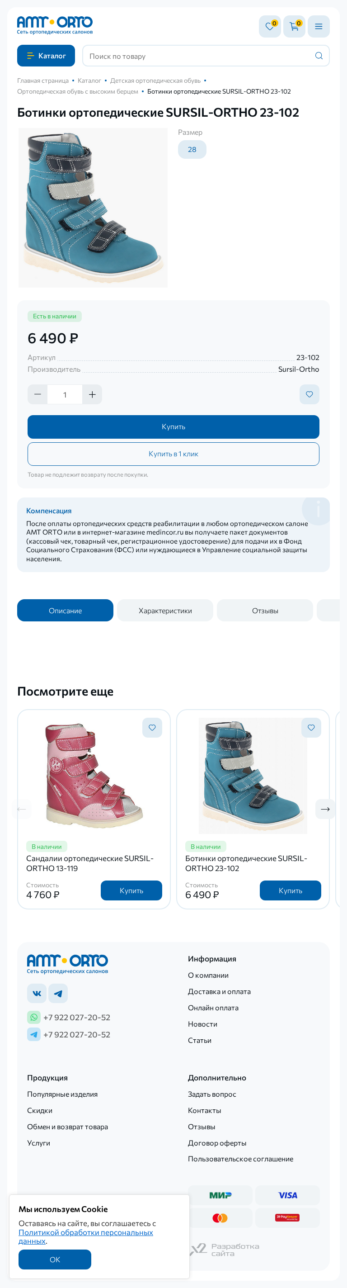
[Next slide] (325, 809)
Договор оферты (217, 1142)
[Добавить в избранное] (309, 394)
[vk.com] (37, 993)
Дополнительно (217, 1077)
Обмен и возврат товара (67, 1126)
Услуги (38, 1142)
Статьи (199, 1040)
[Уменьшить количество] (37, 394)
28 (192, 149)
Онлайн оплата (213, 1007)
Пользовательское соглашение (240, 1158)
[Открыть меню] (319, 26)
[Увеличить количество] (92, 394)
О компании (208, 975)
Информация (212, 958)
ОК (55, 1259)
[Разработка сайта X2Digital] (224, 1251)
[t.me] (58, 993)
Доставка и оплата (219, 991)
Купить (173, 426)
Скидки (39, 1110)
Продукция (47, 1077)
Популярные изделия (62, 1093)
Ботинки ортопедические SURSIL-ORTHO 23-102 (246, 863)
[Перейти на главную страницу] (55, 26)
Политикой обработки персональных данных (86, 1236)
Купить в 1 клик (173, 453)
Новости (202, 1023)
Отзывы (265, 610)
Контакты (204, 1110)
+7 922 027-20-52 (76, 1017)
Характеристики (165, 610)
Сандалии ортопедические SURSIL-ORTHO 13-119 (90, 863)
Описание (65, 610)
